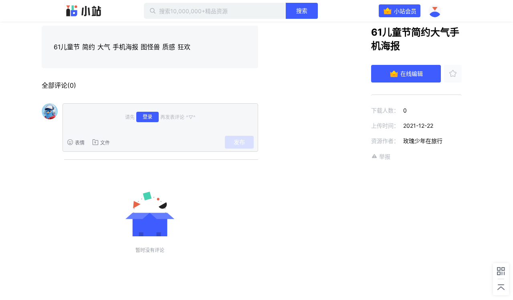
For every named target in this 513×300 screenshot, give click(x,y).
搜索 (301, 10)
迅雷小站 (84, 11)
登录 (147, 117)
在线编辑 (411, 73)
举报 (384, 156)
